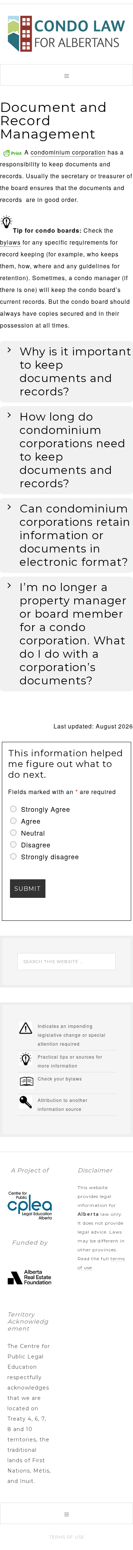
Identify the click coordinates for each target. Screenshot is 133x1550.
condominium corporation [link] (68, 152)
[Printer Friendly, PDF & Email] (12, 152)
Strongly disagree (50, 856)
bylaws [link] (10, 242)
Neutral (33, 832)
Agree (31, 820)
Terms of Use (66, 1537)
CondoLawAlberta (66, 33)
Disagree (36, 844)
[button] (66, 75)
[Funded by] (29, 1296)
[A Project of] (29, 1224)
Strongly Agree (45, 809)
